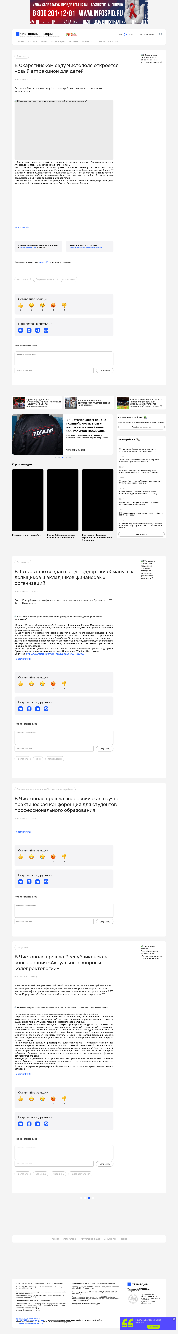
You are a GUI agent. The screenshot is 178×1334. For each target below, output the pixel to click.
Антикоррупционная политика (29, 1318)
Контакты (87, 41)
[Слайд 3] (62, 457)
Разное (123, 1238)
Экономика (23, 562)
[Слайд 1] (55, 457)
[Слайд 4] (66, 457)
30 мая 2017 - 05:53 (21, 591)
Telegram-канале (28, 247)
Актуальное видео (90, 1238)
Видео (44, 41)
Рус (121, 34)
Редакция (113, 41)
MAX (46, 262)
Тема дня (22, 56)
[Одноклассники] (29, 330)
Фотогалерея (58, 41)
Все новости (141, 534)
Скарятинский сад (45, 279)
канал (41, 262)
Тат (132, 34)
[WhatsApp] (46, 330)
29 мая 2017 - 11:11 (21, 976)
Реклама (73, 41)
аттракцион (68, 279)
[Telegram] (37, 330)
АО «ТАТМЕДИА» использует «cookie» (31, 1320)
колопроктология (80, 1174)
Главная (20, 41)
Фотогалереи (70, 1238)
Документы (110, 1238)
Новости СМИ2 (23, 227)
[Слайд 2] (59, 457)
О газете (100, 41)
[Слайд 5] (70, 457)
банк (38, 758)
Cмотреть (153, 1327)
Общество (22, 947)
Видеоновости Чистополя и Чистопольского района (45, 789)
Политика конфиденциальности (29, 1323)
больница (40, 1174)
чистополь (22, 279)
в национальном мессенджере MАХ (87, 247)
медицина (58, 1174)
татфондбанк (55, 758)
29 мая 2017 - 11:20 (21, 818)
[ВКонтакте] (20, 330)
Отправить (105, 370)
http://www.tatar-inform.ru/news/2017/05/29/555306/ (55, 653)
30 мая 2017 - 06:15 (21, 79)
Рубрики (32, 41)
